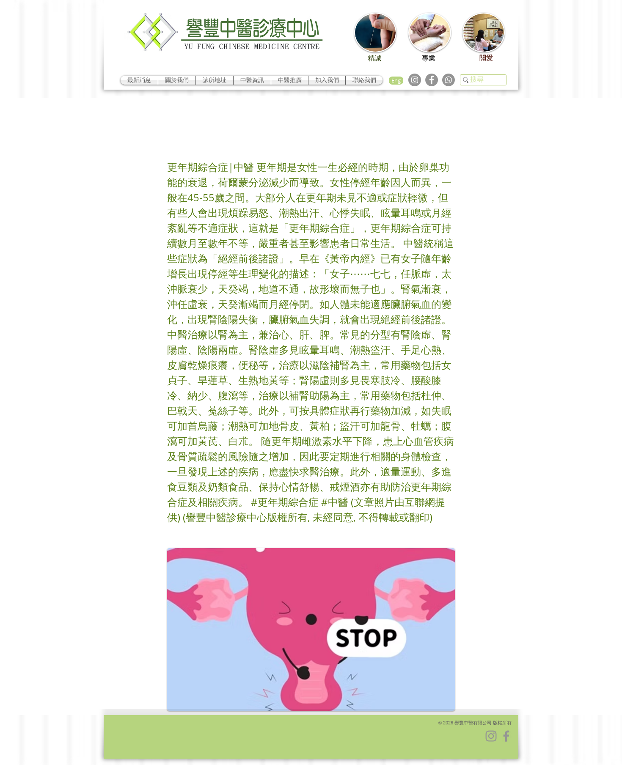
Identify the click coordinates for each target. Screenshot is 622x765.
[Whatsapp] (448, 80)
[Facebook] (431, 80)
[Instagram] (414, 80)
